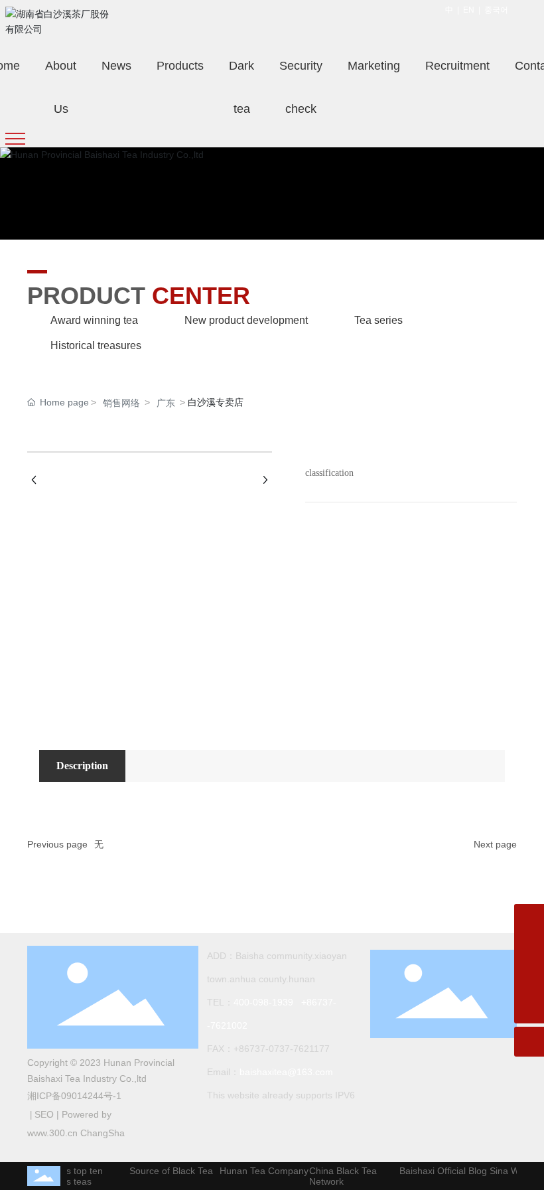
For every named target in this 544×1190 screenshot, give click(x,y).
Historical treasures (95, 345)
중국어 (496, 10)
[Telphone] (529, 979)
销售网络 (121, 403)
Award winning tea (94, 320)
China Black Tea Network (338, 1176)
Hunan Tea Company (259, 1170)
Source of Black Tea (166, 1170)
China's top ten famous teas (66, 1176)
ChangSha (102, 1133)
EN (468, 10)
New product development (246, 320)
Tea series (378, 320)
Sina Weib (506, 1170)
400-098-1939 (263, 1002)
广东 (166, 403)
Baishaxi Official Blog (438, 1170)
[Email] (529, 949)
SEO (44, 1114)
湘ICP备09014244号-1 (74, 1095)
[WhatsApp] (529, 919)
